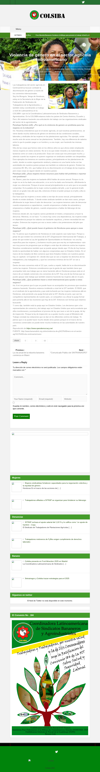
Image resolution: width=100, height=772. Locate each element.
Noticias (80, 69)
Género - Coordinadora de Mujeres (57, 69)
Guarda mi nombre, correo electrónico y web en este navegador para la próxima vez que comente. (48, 407)
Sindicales (88, 69)
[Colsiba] (50, 15)
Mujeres (74, 69)
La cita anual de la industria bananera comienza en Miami (28, 352)
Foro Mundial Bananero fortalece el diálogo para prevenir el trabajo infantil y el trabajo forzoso (53, 35)
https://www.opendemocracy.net (39, 328)
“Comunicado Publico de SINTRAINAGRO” (68, 351)
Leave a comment (45, 72)
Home (13, 79)
